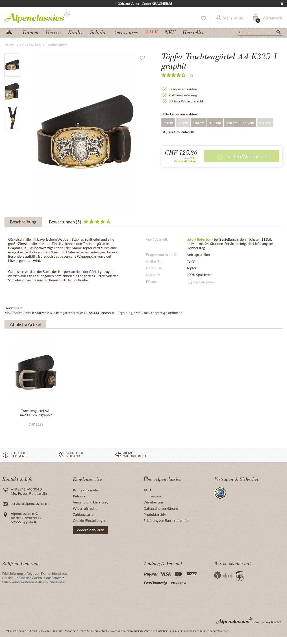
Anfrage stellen (198, 254)
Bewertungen (65, 221)
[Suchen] (280, 32)
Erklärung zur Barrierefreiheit (166, 520)
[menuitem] (260, 32)
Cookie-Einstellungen (89, 520)
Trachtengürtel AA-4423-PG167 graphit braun (36, 412)
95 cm (183, 123)
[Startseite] (11, 32)
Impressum (152, 496)
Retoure (79, 496)
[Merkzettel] (203, 18)
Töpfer (191, 268)
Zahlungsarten (84, 514)
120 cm (265, 123)
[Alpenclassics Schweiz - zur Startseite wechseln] (45, 15)
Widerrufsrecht (85, 508)
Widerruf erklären (90, 530)
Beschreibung (23, 221)
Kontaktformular (86, 490)
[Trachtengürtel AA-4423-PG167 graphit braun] (36, 372)
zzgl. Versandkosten (185, 159)
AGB (147, 490)
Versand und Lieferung (90, 502)
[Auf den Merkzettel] (143, 59)
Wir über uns (153, 502)
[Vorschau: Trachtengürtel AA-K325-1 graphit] (12, 64)
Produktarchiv (155, 514)
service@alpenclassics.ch (30, 503)
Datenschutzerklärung (161, 508)
